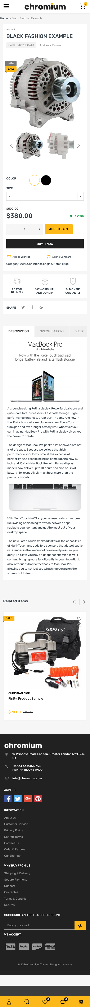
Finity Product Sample (25, 698)
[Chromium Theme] (45, 6)
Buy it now (45, 244)
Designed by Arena (61, 964)
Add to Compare (61, 256)
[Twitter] (23, 307)
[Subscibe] (80, 925)
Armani (10, 29)
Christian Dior (19, 693)
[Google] (41, 307)
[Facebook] (32, 307)
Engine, (48, 264)
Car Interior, (34, 264)
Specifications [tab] (52, 331)
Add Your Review (50, 45)
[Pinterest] (38, 798)
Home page (61, 264)
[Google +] (28, 798)
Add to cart (58, 229)
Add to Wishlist (21, 256)
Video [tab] (79, 331)
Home (4, 18)
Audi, (23, 264)
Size (9, 188)
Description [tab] (18, 331)
